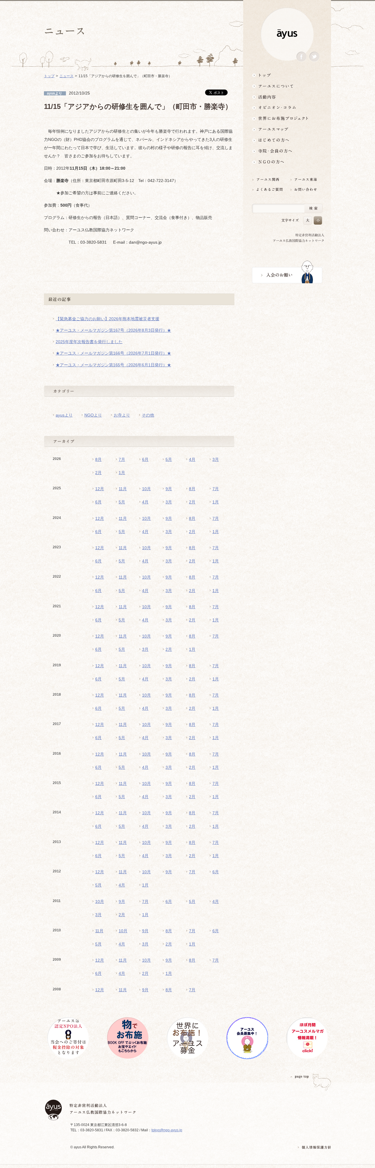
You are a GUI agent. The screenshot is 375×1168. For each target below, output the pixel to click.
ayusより (64, 415)
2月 (98, 472)
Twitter (314, 57)
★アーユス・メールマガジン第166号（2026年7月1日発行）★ (113, 353)
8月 (98, 459)
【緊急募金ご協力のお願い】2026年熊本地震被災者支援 (107, 318)
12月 (99, 488)
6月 (145, 459)
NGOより (93, 415)
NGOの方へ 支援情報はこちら (287, 162)
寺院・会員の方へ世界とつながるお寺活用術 (287, 151)
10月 (146, 488)
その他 (148, 415)
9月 (169, 488)
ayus (287, 34)
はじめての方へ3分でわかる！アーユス (287, 140)
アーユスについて (287, 86)
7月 (122, 459)
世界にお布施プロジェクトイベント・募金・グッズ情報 (287, 118)
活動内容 (287, 97)
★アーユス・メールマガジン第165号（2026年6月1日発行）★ (113, 365)
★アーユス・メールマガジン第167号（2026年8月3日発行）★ (113, 330)
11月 (123, 488)
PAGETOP (299, 1076)
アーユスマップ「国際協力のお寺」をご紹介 (287, 129)
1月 (122, 472)
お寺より (122, 415)
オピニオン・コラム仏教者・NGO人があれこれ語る (287, 107)
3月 (215, 459)
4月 (192, 459)
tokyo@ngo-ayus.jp (166, 1130)
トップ (287, 75)
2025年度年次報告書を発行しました (89, 341)
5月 (169, 459)
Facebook (301, 57)
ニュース (66, 76)
